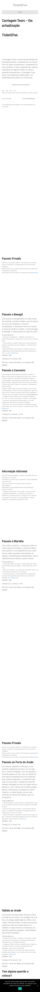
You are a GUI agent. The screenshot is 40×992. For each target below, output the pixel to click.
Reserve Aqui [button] (34, 272)
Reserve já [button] (14, 353)
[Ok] (38, 986)
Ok (20, 988)
